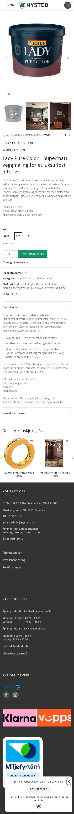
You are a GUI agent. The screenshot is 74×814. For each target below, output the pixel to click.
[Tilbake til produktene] (65, 135)
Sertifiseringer (12, 567)
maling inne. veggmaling (16, 287)
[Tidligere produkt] (61, 135)
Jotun (55, 284)
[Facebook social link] (12, 294)
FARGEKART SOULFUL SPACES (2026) (55, 475)
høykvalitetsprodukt (39, 284)
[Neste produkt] (69, 135)
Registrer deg (38, 789)
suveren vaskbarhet (55, 287)
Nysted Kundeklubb (15, 646)
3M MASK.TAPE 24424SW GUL (19, 473)
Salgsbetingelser (14, 538)
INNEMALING (33, 135)
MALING (17, 135)
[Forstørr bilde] (9, 94)
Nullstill (8, 243)
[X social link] (16, 294)
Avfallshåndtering (14, 560)
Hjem (6, 135)
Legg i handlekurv (33, 254)
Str (4, 229)
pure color (37, 287)
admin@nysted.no (22, 522)
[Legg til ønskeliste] (31, 441)
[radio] (7, 236)
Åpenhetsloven (12, 553)
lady (62, 284)
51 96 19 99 (15, 516)
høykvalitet (20, 284)
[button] (6, 57)
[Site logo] (33, 5)
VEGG (47, 135)
